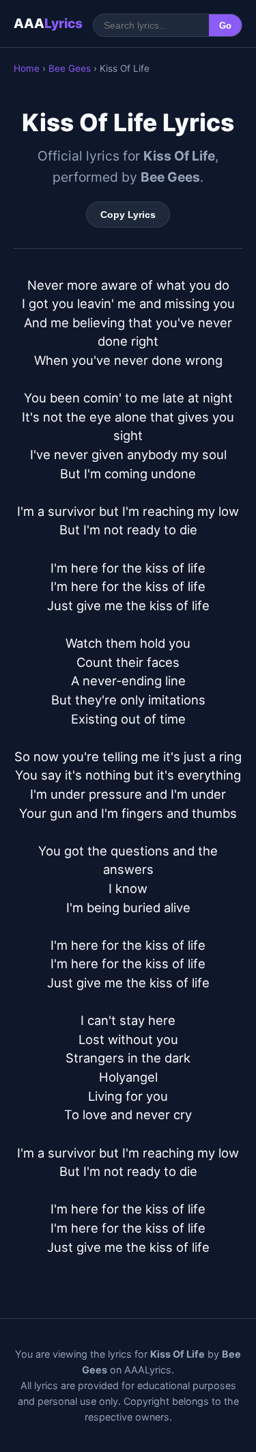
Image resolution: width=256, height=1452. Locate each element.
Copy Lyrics (128, 214)
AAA (48, 23)
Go (225, 25)
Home (27, 68)
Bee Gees (69, 68)
